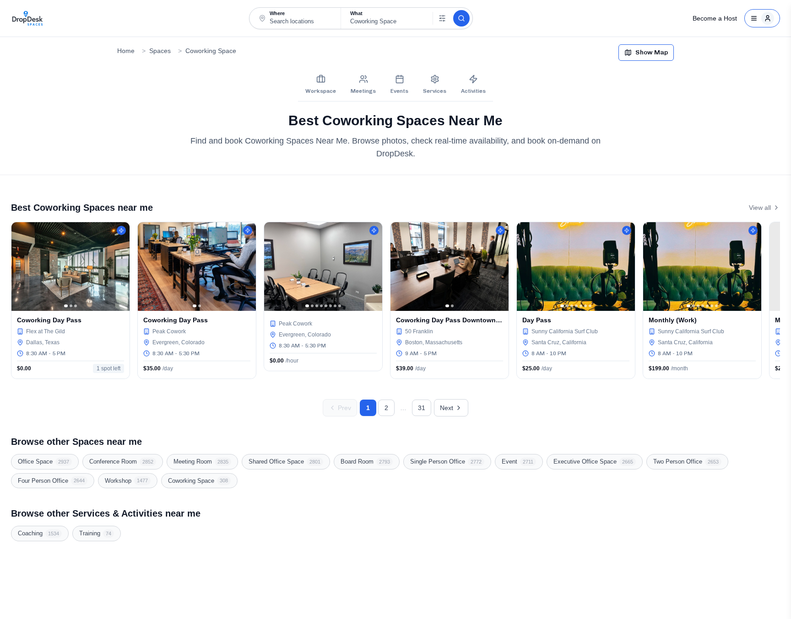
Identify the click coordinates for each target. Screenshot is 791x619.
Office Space (43, 461)
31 (421, 407)
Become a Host (715, 18)
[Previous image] (20, 266)
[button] (295, 18)
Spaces (160, 50)
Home (126, 50)
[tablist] (395, 84)
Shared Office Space (284, 461)
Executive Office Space (593, 461)
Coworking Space (210, 50)
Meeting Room (200, 461)
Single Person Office (446, 461)
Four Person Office (51, 480)
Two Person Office (686, 461)
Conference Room (121, 461)
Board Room (365, 461)
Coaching (38, 533)
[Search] (461, 18)
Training (95, 533)
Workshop (126, 480)
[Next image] (120, 266)
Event (517, 461)
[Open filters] (442, 18)
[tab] (320, 84)
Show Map (651, 52)
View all (760, 207)
